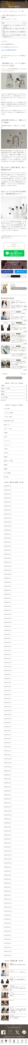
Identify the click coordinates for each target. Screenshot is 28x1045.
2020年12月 (6, 758)
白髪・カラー (7, 424)
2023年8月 (6, 630)
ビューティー (7, 444)
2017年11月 (6, 907)
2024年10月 (6, 574)
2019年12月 (6, 807)
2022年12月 (6, 662)
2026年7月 (6, 490)
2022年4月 (6, 694)
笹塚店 (5, 456)
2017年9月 (6, 915)
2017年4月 (6, 935)
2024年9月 (6, 578)
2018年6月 (6, 879)
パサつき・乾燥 (8, 416)
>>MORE (25, 309)
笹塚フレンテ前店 (8, 460)
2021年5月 (6, 738)
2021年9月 (6, 722)
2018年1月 (6, 899)
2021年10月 (6, 718)
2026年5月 (6, 498)
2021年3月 (6, 746)
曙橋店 (5, 469)
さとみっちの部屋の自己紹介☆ (8, 50)
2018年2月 (6, 895)
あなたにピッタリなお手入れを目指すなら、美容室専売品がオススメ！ (14, 35)
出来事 (5, 432)
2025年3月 (6, 554)
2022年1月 (6, 706)
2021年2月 (6, 750)
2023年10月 (6, 622)
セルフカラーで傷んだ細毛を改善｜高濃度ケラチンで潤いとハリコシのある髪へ (18, 1011)
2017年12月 (6, 903)
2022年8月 (6, 678)
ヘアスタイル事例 (8, 412)
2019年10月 (6, 815)
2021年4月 (6, 742)
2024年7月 (6, 586)
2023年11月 (6, 618)
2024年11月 (6, 570)
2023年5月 (6, 642)
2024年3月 (6, 602)
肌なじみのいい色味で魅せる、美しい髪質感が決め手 (14, 32)
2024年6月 (6, 590)
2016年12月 (6, 951)
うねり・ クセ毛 (8, 428)
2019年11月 (6, 811)
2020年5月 (6, 786)
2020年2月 (6, 799)
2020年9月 (6, 770)
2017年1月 (6, 947)
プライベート (7, 440)
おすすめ (6, 452)
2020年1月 (6, 803)
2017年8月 (6, 919)
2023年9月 (6, 626)
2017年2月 (6, 943)
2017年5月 (6, 931)
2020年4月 (6, 790)
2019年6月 (6, 831)
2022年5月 (6, 690)
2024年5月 (6, 594)
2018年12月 (6, 855)
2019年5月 (6, 835)
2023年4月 (6, 646)
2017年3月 (6, 939)
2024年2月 (6, 606)
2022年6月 (6, 686)
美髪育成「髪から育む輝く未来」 (18, 964)
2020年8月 (6, 774)
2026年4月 (6, 502)
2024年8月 (6, 582)
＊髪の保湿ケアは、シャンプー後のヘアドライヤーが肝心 (14, 26)
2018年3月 (6, 891)
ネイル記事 (6, 408)
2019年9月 (6, 819)
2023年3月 (6, 650)
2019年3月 (6, 843)
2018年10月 (6, 863)
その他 (5, 448)
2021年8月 (6, 726)
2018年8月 (6, 871)
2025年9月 (6, 530)
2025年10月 (6, 526)
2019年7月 (6, 827)
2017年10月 (6, 911)
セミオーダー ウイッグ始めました (18, 972)
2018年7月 (6, 875)
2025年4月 (6, 550)
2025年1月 (6, 562)
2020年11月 (6, 762)
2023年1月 (6, 658)
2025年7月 (6, 538)
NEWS (5, 436)
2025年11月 (6, 522)
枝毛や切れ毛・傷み (9, 420)
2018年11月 (6, 859)
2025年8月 (6, 534)
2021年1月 (6, 754)
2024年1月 (6, 610)
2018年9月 (6, 867)
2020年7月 (6, 778)
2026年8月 (6, 486)
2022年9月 (6, 674)
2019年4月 (6, 839)
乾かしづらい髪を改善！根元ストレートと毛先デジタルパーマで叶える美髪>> (18, 363)
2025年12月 (6, 518)
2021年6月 (6, 734)
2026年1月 (6, 514)
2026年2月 (6, 510)
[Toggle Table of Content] (23, 23)
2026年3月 (6, 506)
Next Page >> (24, 373)
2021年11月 (6, 714)
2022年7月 (6, 682)
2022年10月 (6, 670)
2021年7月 (6, 730)
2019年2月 (6, 847)
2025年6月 (6, 542)
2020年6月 (6, 782)
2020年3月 (6, 794)
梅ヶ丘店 (6, 476)
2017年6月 (6, 927)
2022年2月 (6, 702)
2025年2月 (6, 558)
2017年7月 (6, 923)
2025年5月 (6, 546)
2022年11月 (6, 666)
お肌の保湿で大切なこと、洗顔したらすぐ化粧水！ (13, 29)
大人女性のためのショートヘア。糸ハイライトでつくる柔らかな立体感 (18, 988)
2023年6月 (6, 638)
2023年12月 (6, 614)
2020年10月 (6, 766)
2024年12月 (6, 566)
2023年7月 (6, 634)
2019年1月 (6, 851)
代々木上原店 (7, 473)
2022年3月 (6, 698)
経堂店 (5, 464)
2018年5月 (6, 883)
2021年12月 (6, 710)
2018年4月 (6, 887)
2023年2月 (6, 654)
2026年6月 (6, 494)
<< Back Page (4, 373)
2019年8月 (6, 823)
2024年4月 (6, 598)
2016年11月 (6, 955)
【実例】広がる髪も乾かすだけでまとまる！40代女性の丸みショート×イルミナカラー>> (18, 337)
